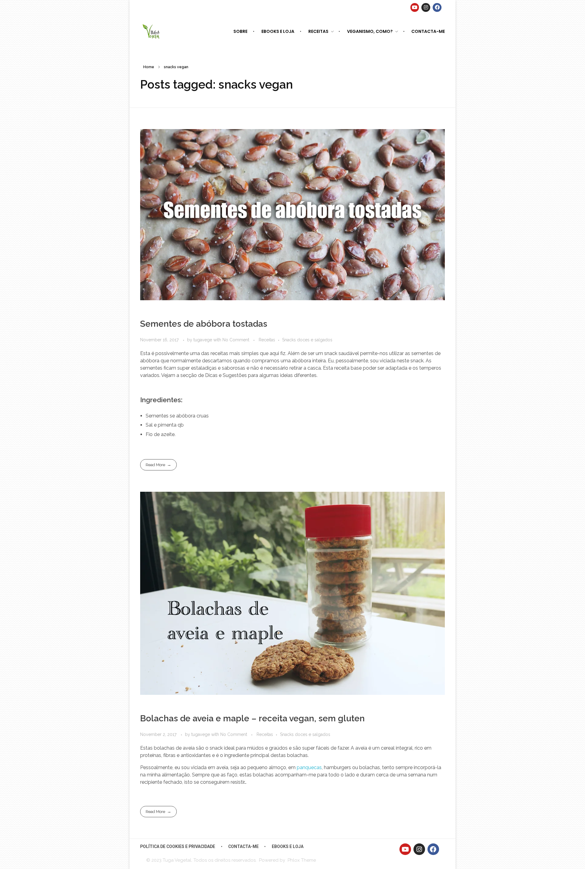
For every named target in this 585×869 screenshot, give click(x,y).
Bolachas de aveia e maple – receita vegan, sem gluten (252, 718)
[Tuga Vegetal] (151, 30)
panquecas (309, 767)
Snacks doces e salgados (307, 339)
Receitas (267, 339)
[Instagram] (425, 7)
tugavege (203, 339)
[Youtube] (414, 7)
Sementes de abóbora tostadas (203, 324)
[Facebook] (437, 7)
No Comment (235, 339)
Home (148, 67)
